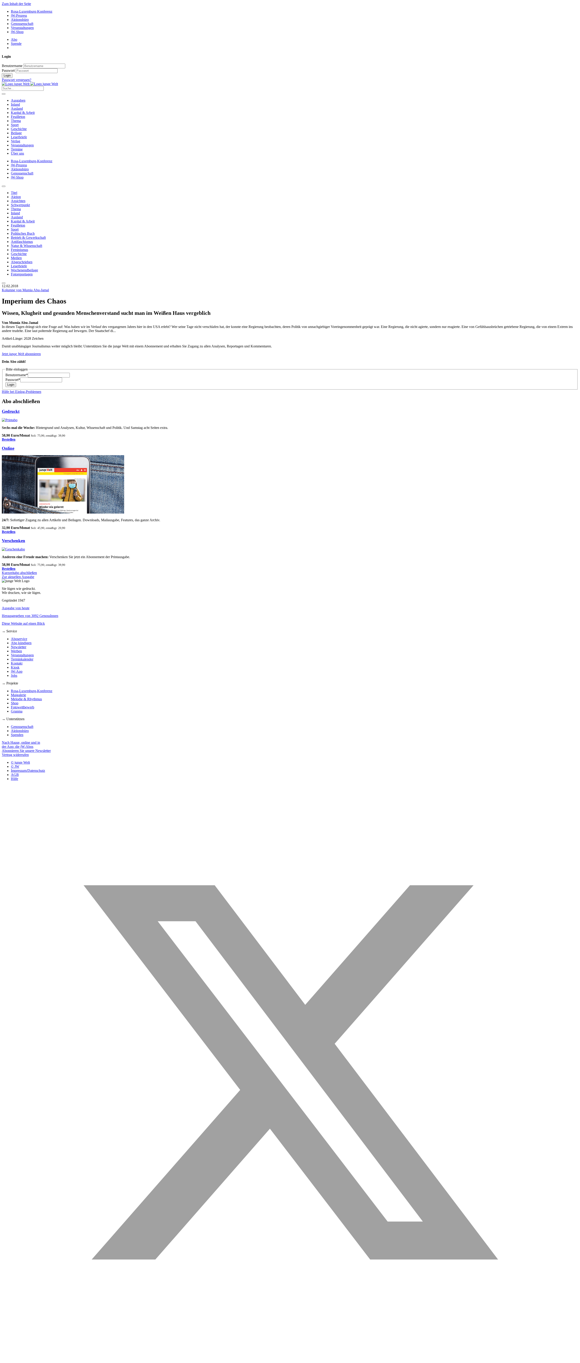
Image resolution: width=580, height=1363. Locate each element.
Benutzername (12, 66)
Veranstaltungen (22, 28)
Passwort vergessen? (16, 80)
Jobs (14, 675)
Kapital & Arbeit (23, 113)
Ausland (17, 108)
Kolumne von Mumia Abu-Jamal (25, 290)
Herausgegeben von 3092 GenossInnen (30, 616)
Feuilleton (18, 117)
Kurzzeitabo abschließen (19, 573)
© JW (15, 766)
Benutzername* (16, 375)
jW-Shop (17, 32)
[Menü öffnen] (3, 94)
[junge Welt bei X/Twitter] (290, 1359)
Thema (16, 121)
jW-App (16, 671)
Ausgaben (18, 100)
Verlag (15, 141)
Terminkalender (22, 659)
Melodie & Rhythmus (26, 699)
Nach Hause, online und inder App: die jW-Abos (21, 744)
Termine (17, 149)
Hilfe (14, 779)
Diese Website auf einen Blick (23, 623)
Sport (15, 125)
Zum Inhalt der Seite (16, 4)
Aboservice (19, 639)
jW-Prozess (19, 15)
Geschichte (19, 129)
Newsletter (18, 647)
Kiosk (15, 667)
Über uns (17, 153)
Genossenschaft (22, 24)
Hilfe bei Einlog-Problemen (21, 392)
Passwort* (12, 380)
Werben (16, 651)
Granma (16, 711)
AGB (15, 775)
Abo (14, 39)
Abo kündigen (21, 643)
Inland (15, 104)
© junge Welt (20, 762)
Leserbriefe (19, 137)
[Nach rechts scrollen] (3, 283)
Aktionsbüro (20, 20)
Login (7, 75)
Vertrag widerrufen (15, 755)
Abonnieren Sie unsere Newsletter (26, 751)
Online (8, 448)
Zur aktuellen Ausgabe (18, 577)
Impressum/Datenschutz (28, 770)
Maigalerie (18, 695)
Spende (16, 43)
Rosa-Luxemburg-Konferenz (31, 11)
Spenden (17, 735)
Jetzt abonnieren (21, 354)
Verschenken (13, 540)
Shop (14, 703)
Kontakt (16, 663)
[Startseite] (30, 84)
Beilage (16, 133)
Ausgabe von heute (15, 608)
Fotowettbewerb (22, 707)
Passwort (8, 70)
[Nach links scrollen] (3, 186)
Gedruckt (10, 411)
